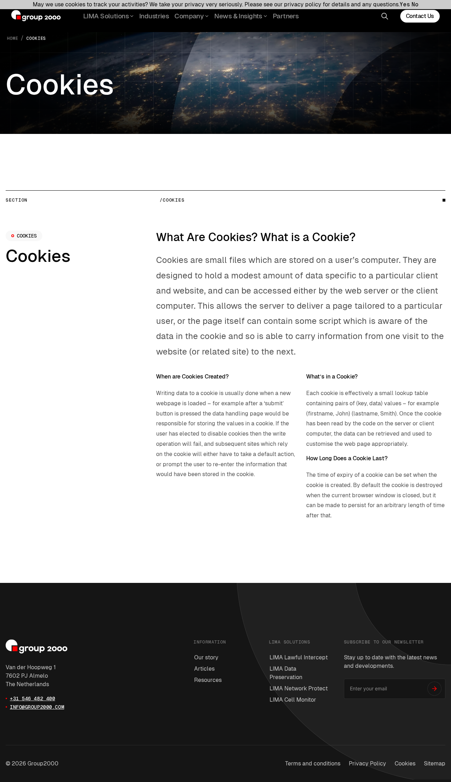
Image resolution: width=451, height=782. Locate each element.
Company (189, 16)
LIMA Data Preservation (286, 673)
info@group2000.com (37, 707)
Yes (405, 4)
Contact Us (420, 16)
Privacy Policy (367, 763)
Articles (204, 668)
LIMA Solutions (106, 16)
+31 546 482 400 (32, 698)
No (415, 4)
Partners (285, 16)
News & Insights (238, 16)
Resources (208, 680)
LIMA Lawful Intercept (299, 657)
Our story (206, 657)
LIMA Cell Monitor (293, 699)
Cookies (405, 763)
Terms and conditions (312, 763)
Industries (154, 16)
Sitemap (434, 763)
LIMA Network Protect (299, 688)
